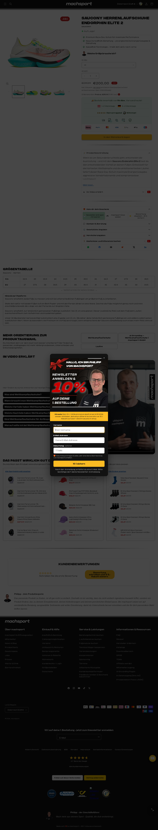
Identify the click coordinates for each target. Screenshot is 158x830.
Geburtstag (58, 446)
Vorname (57, 425)
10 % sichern (79, 464)
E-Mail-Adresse (60, 435)
